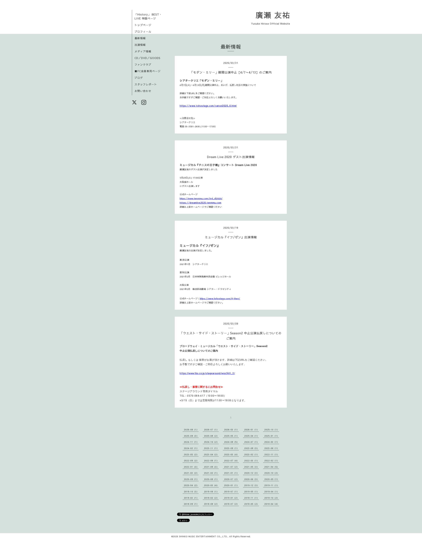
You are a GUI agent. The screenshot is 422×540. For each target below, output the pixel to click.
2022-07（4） (231, 460)
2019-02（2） (211, 497)
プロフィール (143, 31)
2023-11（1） (211, 448)
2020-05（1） (271, 479)
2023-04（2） (211, 454)
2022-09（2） (191, 460)
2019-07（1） (231, 491)
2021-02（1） (211, 473)
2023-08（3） (251, 448)
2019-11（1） (271, 485)
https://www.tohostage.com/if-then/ (220, 298)
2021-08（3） (211, 466)
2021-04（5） (271, 466)
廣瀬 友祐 (273, 15)
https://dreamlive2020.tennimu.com (200, 202)
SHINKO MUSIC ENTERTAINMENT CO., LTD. (203, 536)
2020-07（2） (231, 479)
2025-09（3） (191, 436)
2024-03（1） (271, 442)
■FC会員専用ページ (148, 71)
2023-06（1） (271, 448)
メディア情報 (143, 51)
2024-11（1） (191, 442)
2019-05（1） (251, 491)
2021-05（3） (251, 466)
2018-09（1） (191, 504)
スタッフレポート (146, 84)
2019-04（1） (271, 491)
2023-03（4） (231, 454)
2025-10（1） (271, 429)
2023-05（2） (191, 454)
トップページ (143, 25)
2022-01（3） (191, 466)
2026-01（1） (251, 429)
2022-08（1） (211, 460)
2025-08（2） (211, 436)
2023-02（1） (251, 454)
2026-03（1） (231, 429)
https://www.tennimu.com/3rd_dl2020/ (201, 198)
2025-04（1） (251, 436)
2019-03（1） (191, 497)
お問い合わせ (143, 91)
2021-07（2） (231, 466)
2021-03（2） (191, 473)
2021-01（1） (231, 473)
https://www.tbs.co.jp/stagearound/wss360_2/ (207, 373)
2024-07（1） (251, 442)
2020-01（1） (231, 485)
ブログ (139, 77)
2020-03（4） (211, 485)
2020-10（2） (271, 473)
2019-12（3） (251, 485)
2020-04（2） (191, 485)
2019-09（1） (211, 491)
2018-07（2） (231, 504)
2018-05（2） (251, 504)
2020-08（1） (211, 479)
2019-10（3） (191, 491)
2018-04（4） (271, 504)
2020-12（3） (251, 473)
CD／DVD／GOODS (147, 58)
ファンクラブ (143, 64)
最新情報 (140, 38)
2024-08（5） (231, 442)
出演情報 (140, 44)
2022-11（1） (271, 454)
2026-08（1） (191, 429)
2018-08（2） (211, 504)
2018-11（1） (251, 497)
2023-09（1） (231, 448)
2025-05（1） (231, 436)
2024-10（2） (211, 442)
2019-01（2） (231, 497)
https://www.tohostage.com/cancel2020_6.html (208, 105)
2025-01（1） (271, 436)
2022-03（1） (251, 460)
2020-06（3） (251, 479)
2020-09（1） (191, 479)
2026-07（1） (211, 429)
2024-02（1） (191, 448)
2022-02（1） (271, 460)
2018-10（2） (271, 497)
